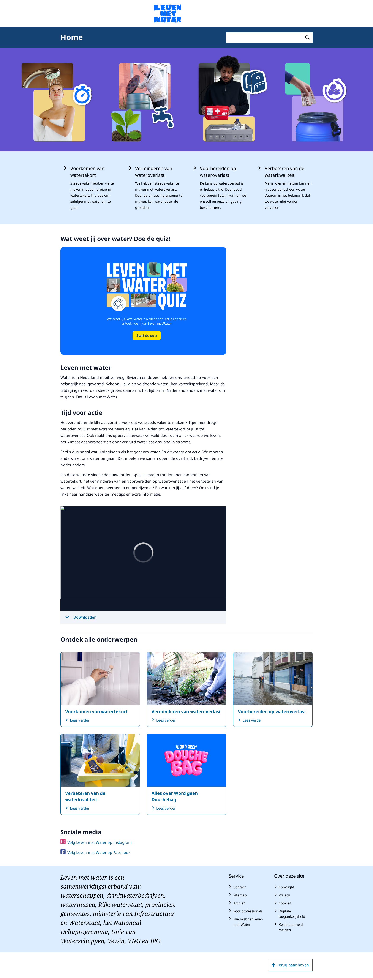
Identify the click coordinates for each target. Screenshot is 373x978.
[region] (143, 558)
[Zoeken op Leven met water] (307, 37)
